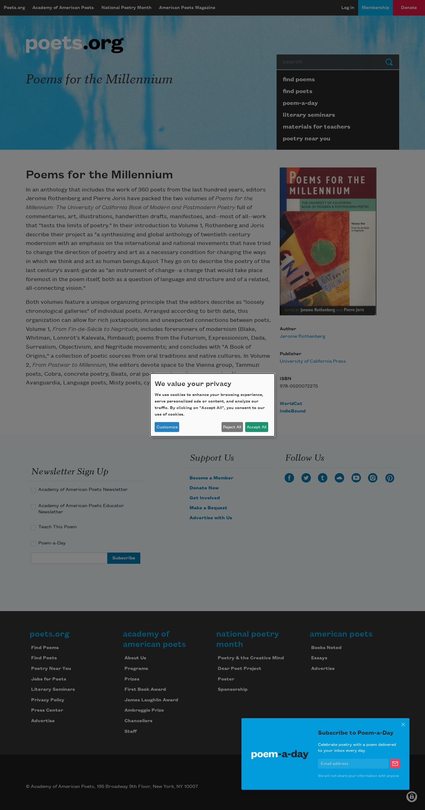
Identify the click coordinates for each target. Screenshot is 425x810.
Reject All (232, 427)
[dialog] (212, 405)
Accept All (256, 427)
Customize (167, 427)
